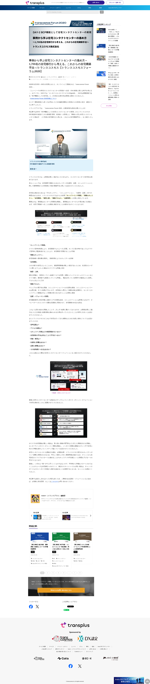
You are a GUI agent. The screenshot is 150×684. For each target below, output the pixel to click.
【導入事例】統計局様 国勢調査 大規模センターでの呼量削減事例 (39, 547)
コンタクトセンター (36, 79)
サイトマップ (89, 651)
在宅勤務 (45, 79)
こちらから (55, 481)
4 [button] (58, 572)
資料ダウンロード (59, 649)
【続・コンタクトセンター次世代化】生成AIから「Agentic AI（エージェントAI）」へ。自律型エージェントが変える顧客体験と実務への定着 (113, 92)
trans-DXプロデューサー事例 (39, 563)
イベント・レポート (55, 7)
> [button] (74, 572)
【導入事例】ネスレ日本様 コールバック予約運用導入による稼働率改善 (82, 547)
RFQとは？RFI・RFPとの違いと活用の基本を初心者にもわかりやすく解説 (113, 76)
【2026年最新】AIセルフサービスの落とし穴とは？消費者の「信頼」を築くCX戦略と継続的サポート (113, 62)
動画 (100, 7)
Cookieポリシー (79, 651)
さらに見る (109, 105)
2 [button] (47, 572)
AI (54, 558)
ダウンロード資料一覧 (115, 2)
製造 (81, 561)
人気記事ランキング (47, 649)
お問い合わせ (95, 2)
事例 (90, 7)
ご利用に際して (104, 649)
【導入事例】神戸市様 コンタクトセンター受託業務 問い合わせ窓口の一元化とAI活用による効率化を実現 (60, 548)
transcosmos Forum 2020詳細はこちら (43, 98)
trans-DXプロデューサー (115, 7)
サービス (42, 7)
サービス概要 (31, 7)
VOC (43, 561)
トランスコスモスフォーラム (57, 79)
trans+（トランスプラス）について (77, 649)
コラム (79, 7)
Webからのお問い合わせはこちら (61, 590)
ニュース (68, 7)
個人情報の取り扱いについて (63, 651)
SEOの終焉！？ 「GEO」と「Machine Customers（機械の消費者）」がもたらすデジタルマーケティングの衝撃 (113, 35)
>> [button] (79, 572)
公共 (38, 561)
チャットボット (62, 558)
